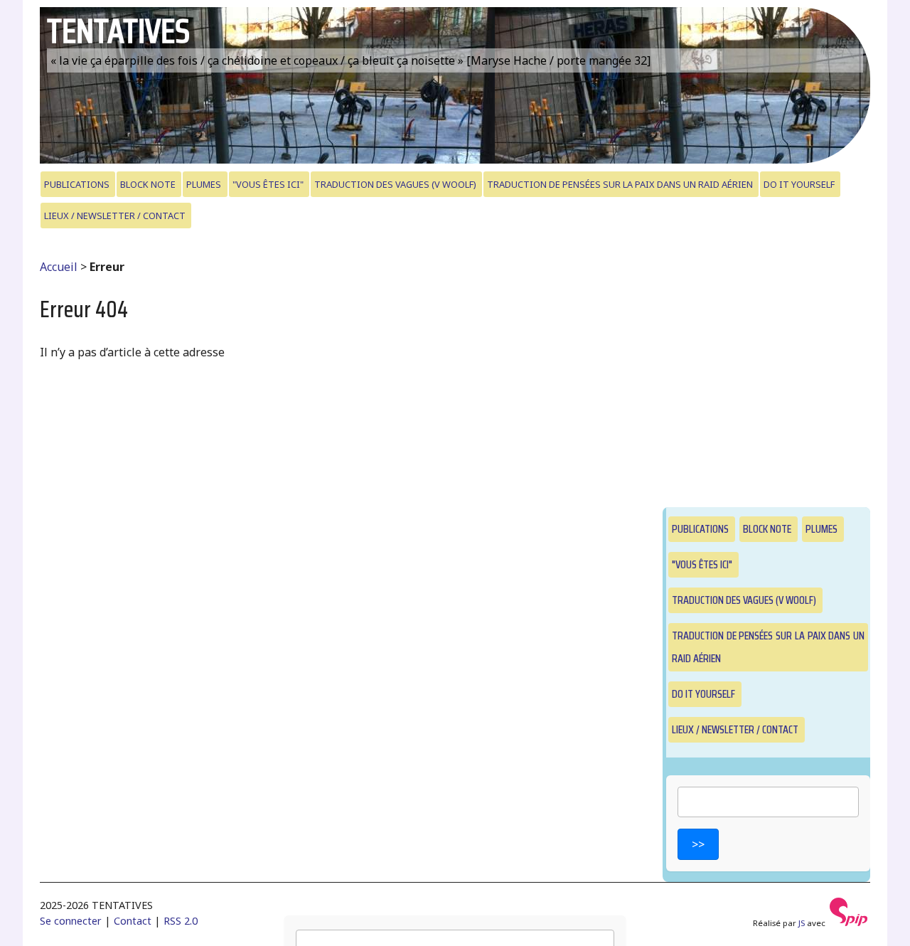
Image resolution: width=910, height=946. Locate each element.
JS (801, 923)
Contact (132, 921)
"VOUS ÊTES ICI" (268, 184)
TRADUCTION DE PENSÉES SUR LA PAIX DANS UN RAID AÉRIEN (620, 184)
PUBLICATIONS (76, 184)
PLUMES (203, 184)
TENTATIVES (118, 31)
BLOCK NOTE (148, 184)
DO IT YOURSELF (799, 184)
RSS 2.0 (181, 921)
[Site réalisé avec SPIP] (849, 923)
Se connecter (71, 921)
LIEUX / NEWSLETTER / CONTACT (115, 215)
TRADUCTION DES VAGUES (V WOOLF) (395, 184)
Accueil (58, 267)
